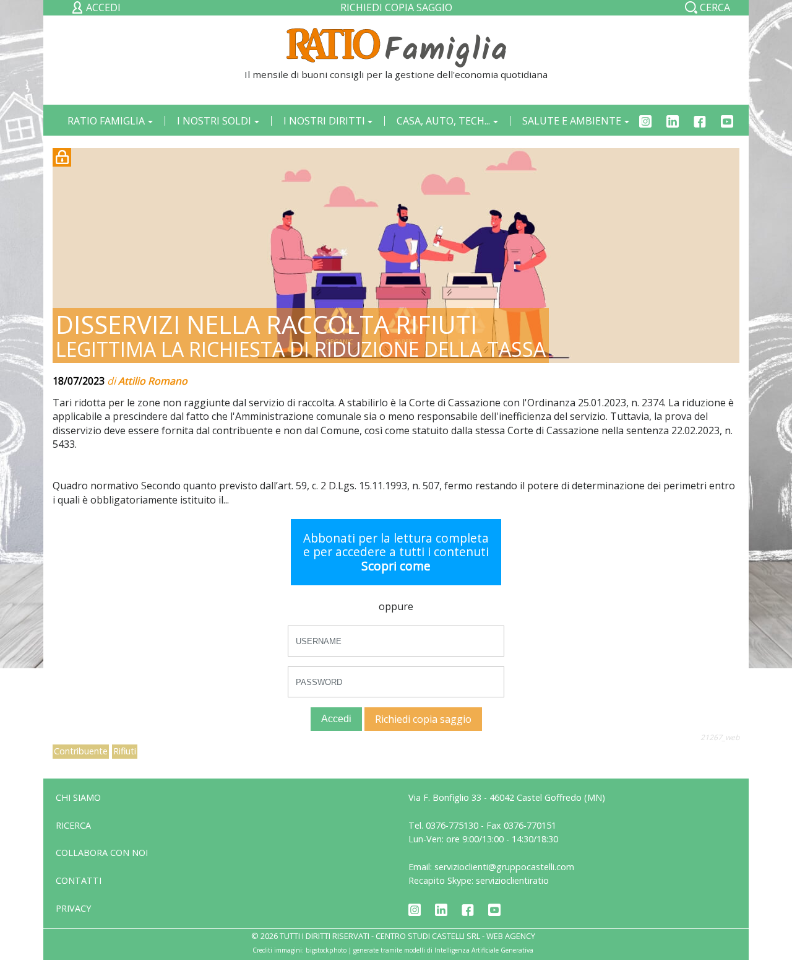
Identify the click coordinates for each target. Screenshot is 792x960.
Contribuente (81, 751)
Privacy (73, 908)
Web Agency (510, 935)
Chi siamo (78, 797)
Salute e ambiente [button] (571, 121)
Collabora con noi (102, 852)
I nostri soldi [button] (214, 121)
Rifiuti (124, 751)
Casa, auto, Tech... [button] (443, 121)
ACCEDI (102, 7)
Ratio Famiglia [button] (106, 121)
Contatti (78, 880)
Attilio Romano (152, 381)
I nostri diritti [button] (324, 121)
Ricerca (73, 825)
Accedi (336, 718)
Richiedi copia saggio (396, 7)
